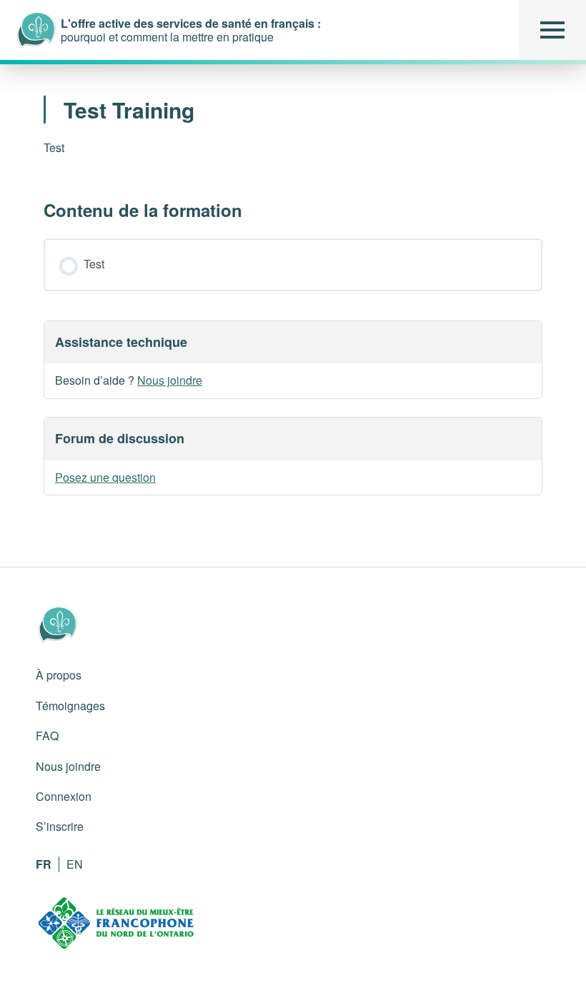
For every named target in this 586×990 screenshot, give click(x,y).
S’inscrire (60, 826)
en (74, 864)
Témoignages (70, 705)
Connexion (63, 796)
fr (43, 864)
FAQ (47, 735)
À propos (58, 675)
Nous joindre (169, 380)
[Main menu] (552, 30)
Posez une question (105, 477)
